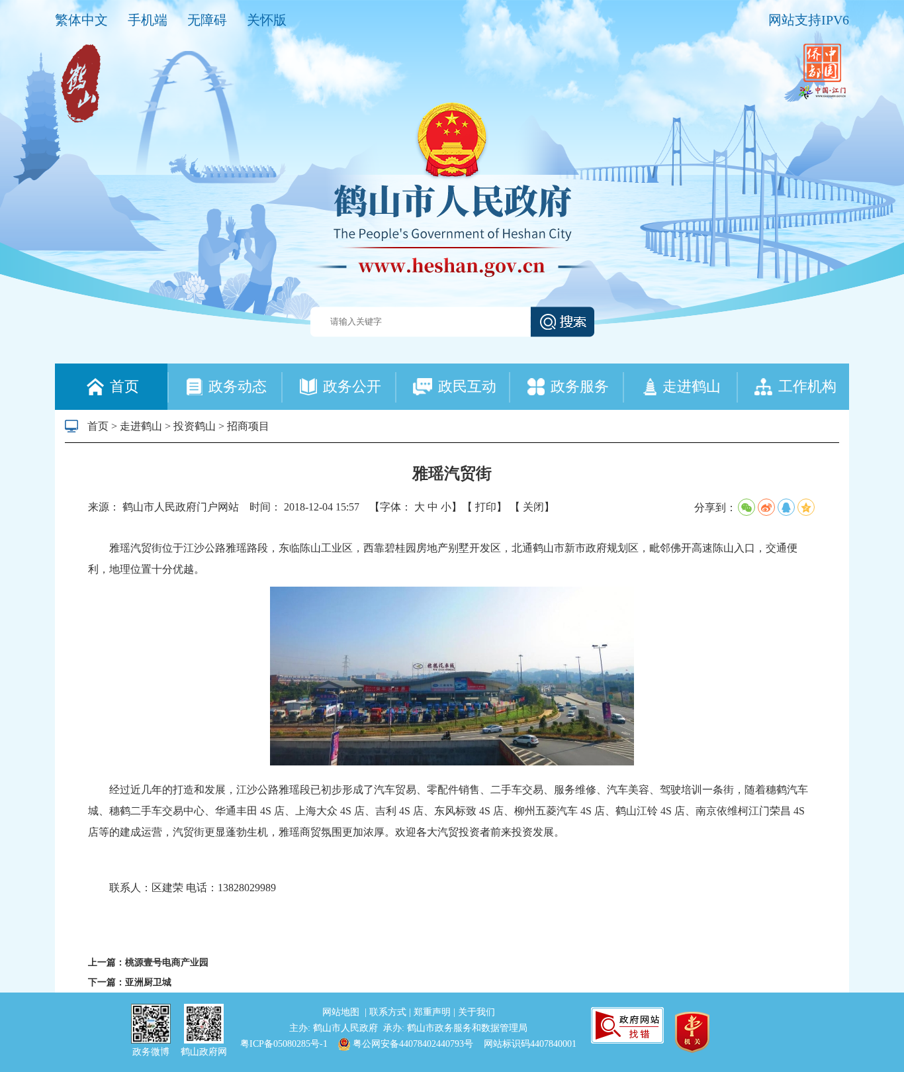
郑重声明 (433, 1012)
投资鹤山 (194, 426)
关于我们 (476, 1012)
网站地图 (342, 1012)
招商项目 (248, 426)
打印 (485, 506)
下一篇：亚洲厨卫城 (129, 982)
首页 (98, 426)
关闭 (533, 506)
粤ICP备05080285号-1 (284, 1044)
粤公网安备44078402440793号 (411, 1044)
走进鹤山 (141, 426)
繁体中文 (81, 20)
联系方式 (389, 1012)
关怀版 (267, 20)
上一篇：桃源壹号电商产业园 (148, 962)
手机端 (147, 20)
